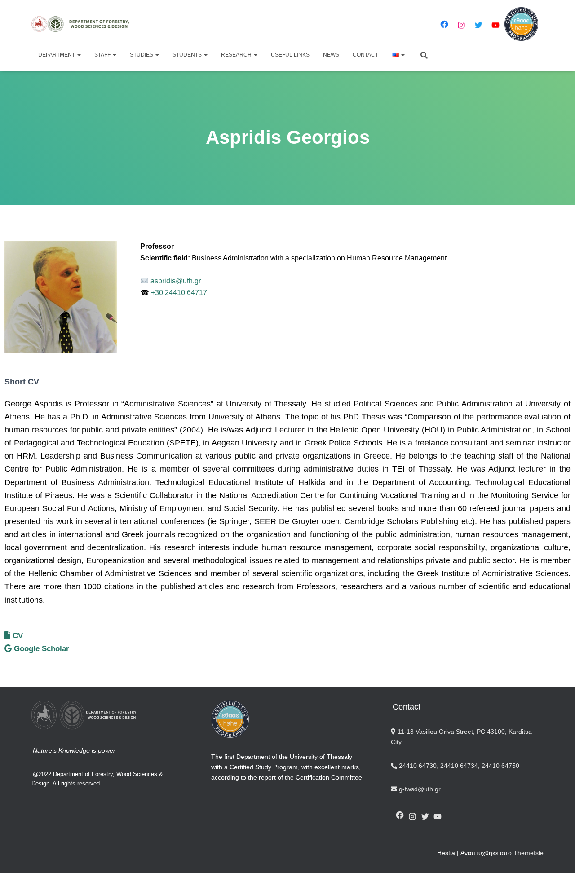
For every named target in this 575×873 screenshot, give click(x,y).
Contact (365, 55)
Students (187, 55)
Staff (103, 55)
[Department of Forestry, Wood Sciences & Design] (84, 24)
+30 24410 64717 (178, 292)
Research (237, 55)
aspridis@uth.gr (175, 281)
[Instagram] (461, 25)
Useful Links (290, 55)
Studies (142, 55)
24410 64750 (500, 765)
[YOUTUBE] (437, 816)
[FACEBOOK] (399, 815)
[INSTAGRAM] (412, 816)
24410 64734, (460, 765)
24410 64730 (417, 765)
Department (57, 55)
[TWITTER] (424, 816)
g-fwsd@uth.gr (419, 789)
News (331, 55)
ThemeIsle (528, 852)
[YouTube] (495, 25)
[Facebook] (444, 24)
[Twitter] (478, 25)
